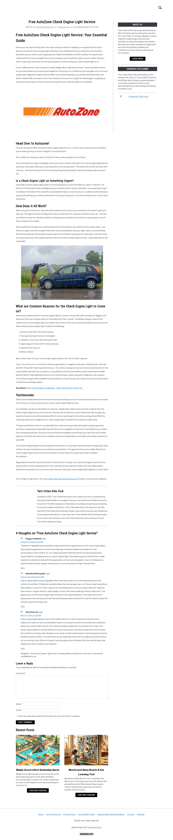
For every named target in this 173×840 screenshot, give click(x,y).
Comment (21, 673)
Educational (64, 27)
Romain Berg (95, 827)
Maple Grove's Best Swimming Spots (37, 769)
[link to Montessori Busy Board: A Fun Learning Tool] (86, 750)
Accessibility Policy (86, 814)
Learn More (137, 59)
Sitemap (140, 814)
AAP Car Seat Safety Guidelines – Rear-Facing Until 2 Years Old (54, 388)
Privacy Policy (69, 814)
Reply (23, 568)
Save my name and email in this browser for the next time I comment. (49, 716)
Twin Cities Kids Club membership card (60, 479)
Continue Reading (37, 790)
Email (19, 710)
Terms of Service (53, 814)
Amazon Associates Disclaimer (111, 814)
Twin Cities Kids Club (45, 27)
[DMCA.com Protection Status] (86, 835)
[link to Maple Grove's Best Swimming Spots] (38, 750)
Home (40, 814)
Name (19, 704)
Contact (131, 814)
